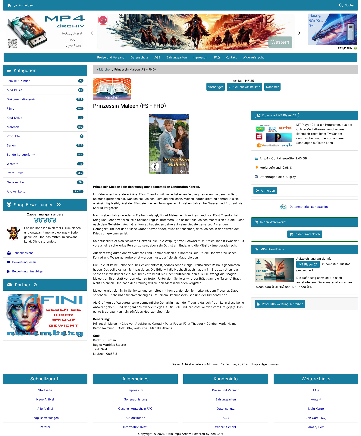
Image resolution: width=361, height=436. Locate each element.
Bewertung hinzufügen (27, 271)
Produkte (44, 136)
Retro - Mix (44, 173)
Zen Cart (216, 434)
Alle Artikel (45, 408)
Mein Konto (316, 408)
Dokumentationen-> (44, 99)
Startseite (45, 390)
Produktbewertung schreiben (281, 304)
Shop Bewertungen (33, 204)
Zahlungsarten (176, 57)
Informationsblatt (135, 427)
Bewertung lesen (23, 262)
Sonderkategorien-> (44, 154)
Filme (44, 108)
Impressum (200, 57)
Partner (22, 284)
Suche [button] (348, 5)
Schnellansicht (22, 253)
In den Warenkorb (306, 234)
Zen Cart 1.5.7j (316, 418)
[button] (354, 417)
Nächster (272, 87)
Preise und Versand (110, 57)
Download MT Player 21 (278, 115)
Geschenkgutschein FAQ (135, 408)
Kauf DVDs (44, 118)
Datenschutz (139, 57)
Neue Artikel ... (44, 182)
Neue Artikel (45, 399)
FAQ (217, 57)
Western (280, 42)
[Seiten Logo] (45, 31)
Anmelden (25, 5)
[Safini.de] (45, 315)
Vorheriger (215, 87)
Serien (44, 145)
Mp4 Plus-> (44, 90)
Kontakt (231, 57)
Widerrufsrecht (253, 57)
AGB (157, 57)
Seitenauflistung (135, 399)
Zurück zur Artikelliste (244, 87)
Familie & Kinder (44, 81)
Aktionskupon (135, 418)
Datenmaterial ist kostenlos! (309, 207)
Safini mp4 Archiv (178, 434)
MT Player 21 (308, 264)
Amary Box (316, 427)
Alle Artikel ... (44, 191)
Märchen (105, 69)
